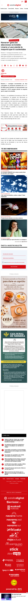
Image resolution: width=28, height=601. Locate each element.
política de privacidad (20, 262)
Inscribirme (14, 266)
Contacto (17, 478)
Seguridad (19, 481)
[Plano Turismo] (20, 565)
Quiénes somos (10, 478)
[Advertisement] (14, 410)
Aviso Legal (8, 481)
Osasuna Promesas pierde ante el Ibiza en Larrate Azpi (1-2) (14, 468)
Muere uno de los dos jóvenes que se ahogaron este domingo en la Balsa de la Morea (13, 473)
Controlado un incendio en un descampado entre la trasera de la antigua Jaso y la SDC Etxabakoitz (14, 451)
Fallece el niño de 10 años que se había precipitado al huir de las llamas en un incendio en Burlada (13, 440)
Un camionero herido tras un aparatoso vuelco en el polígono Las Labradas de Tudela (13, 446)
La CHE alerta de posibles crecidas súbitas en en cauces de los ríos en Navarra (14, 464)
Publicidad (22, 478)
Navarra (17, 8)
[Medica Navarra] (20, 560)
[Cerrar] (27, 593)
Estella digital (14, 40)
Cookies (14, 481)
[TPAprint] (7, 570)
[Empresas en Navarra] (7, 560)
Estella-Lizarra (4, 8)
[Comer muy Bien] (7, 565)
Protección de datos (14, 483)
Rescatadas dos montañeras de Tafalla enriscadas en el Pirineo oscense (13, 455)
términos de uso (11, 262)
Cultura (21, 8)
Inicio (4, 478)
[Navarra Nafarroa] (14, 575)
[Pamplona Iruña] (20, 570)
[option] (14, 5)
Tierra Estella (11, 8)
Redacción (3, 73)
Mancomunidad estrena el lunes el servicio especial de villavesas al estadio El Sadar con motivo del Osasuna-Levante (14, 460)
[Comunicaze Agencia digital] (14, 487)
